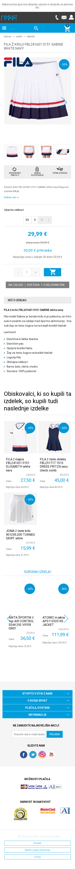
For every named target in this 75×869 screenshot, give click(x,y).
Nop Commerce (48, 788)
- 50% (64, 64)
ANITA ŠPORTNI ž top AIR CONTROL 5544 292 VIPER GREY (21, 623)
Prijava (71, 17)
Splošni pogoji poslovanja (37, 850)
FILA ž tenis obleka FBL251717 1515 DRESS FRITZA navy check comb (54, 464)
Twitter (33, 754)
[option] (21, 615)
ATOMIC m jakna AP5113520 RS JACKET (53, 621)
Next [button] (66, 618)
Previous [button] (9, 618)
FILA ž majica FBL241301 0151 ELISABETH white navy (18, 464)
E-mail (64, 17)
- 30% (63, 588)
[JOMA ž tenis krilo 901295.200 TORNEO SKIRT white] (20, 508)
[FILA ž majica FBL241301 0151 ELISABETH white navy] (20, 437)
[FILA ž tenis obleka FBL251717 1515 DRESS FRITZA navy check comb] (54, 437)
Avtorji (37, 857)
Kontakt (37, 843)
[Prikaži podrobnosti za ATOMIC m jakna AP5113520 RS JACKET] (56, 597)
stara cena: (33, 242)
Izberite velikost (14, 209)
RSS (42, 754)
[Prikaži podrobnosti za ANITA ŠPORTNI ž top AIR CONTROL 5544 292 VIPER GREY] (22, 597)
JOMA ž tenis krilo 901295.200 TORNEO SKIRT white (20, 534)
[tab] (37, 300)
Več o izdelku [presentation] (17, 300)
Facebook (23, 754)
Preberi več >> (11, 197)
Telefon (57, 17)
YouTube (51, 754)
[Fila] (18, 64)
